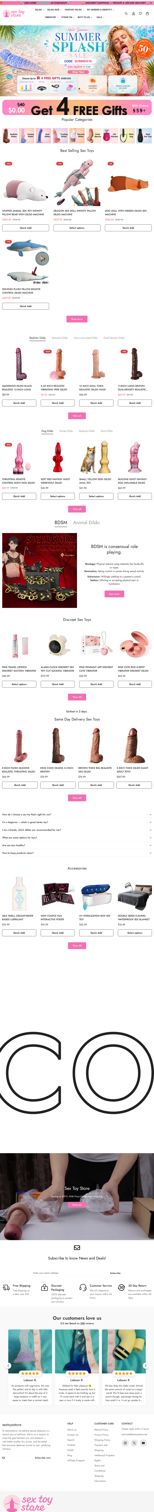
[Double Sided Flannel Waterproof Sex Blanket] (135, 894)
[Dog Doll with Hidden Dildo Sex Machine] (128, 182)
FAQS (70, 1450)
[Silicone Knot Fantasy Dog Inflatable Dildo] (135, 457)
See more (114, 594)
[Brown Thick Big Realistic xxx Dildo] (96, 745)
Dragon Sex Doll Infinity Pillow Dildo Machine (75, 212)
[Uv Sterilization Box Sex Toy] (96, 894)
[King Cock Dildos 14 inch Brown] (58, 745)
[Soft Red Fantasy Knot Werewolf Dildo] (58, 457)
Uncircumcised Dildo (86, 338)
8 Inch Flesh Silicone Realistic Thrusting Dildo (18, 769)
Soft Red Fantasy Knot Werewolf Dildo (55, 481)
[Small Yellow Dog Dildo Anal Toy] (96, 457)
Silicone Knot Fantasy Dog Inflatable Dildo (132, 481)
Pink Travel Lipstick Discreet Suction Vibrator (19, 669)
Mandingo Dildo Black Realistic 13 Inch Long (17, 387)
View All (77, 697)
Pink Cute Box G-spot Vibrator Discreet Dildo (133, 669)
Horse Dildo (66, 431)
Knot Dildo (107, 431)
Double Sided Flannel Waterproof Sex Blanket (134, 917)
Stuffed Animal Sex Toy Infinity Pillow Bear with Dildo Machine (23, 212)
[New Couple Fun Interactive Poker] (58, 894)
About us (71, 1429)
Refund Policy (101, 1429)
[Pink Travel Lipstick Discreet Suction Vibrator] (19, 645)
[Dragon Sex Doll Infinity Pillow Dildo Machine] (77, 182)
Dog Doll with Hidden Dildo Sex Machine (126, 212)
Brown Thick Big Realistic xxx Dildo (95, 769)
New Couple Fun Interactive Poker (52, 917)
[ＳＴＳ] (13, 13)
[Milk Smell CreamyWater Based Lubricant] (19, 894)
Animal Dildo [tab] (86, 522)
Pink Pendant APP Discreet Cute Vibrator (96, 669)
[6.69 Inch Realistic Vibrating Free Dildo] (58, 364)
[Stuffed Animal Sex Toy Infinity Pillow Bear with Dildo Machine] (25, 182)
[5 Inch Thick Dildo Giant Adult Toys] (134, 745)
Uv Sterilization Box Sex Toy (94, 917)
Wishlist (71, 1445)
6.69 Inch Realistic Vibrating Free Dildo (54, 387)
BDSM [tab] (61, 522)
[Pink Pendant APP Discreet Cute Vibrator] (96, 645)
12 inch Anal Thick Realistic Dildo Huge (92, 387)
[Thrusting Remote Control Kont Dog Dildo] (19, 457)
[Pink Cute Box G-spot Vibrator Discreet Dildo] (135, 645)
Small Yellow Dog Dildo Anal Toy (95, 481)
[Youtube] (143, 1443)
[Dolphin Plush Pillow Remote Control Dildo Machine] (25, 260)
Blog (69, 1455)
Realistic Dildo (37, 338)
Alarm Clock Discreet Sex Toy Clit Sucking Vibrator (57, 669)
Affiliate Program (76, 1460)
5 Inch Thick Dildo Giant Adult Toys (132, 769)
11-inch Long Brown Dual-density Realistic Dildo (132, 387)
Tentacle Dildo (87, 431)
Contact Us (72, 1435)
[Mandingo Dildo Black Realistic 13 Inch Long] (19, 364)
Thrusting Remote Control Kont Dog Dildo (18, 481)
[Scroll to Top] (148, 1495)
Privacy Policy (101, 1435)
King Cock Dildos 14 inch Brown (56, 769)
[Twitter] (134, 1443)
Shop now (77, 1204)
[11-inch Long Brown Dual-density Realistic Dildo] (135, 364)
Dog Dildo (47, 431)
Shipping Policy (102, 1440)
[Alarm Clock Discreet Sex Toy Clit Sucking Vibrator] (58, 645)
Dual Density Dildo (114, 338)
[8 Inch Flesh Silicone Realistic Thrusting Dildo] (20, 745)
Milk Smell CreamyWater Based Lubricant (17, 917)
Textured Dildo (60, 338)
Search (70, 1440)
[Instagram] (125, 1443)
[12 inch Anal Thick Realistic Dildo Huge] (96, 364)
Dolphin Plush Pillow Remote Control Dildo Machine (21, 291)
